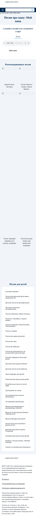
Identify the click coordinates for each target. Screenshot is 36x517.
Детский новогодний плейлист (16, 364)
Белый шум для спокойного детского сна (15, 424)
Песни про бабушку (12, 347)
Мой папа (13, 51)
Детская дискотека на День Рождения (15, 430)
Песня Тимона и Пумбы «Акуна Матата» (26, 87)
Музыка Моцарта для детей (15, 419)
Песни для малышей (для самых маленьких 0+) (17, 297)
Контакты (5, 479)
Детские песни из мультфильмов (17, 303)
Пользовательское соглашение (13, 484)
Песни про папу (11, 341)
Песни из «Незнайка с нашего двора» (16, 319)
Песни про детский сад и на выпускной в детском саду (15, 352)
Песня (18, 37)
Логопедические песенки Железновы (14, 396)
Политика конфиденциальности (13, 488)
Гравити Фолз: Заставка (9, 86)
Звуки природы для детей (14, 374)
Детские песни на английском (16, 369)
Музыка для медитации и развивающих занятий (14, 407)
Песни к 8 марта (11, 331)
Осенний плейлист (12, 292)
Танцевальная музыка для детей (17, 436)
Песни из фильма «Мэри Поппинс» (17, 314)
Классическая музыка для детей (17, 379)
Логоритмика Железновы (14, 402)
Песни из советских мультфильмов (12, 308)
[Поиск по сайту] (32, 10)
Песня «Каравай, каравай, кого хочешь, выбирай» (9, 241)
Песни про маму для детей (15, 336)
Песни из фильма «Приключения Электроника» (17, 325)
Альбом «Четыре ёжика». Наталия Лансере (17, 441)
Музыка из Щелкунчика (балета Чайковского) (16, 413)
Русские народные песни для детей (15, 358)
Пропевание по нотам (13, 390)
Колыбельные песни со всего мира (16, 385)
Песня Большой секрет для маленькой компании (26, 242)
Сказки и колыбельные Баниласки (17, 447)
